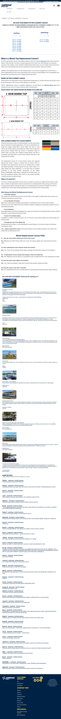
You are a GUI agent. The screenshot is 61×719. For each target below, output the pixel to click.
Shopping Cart (20, 683)
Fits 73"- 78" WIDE (16, 44)
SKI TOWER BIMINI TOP (32, 8)
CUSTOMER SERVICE (21, 678)
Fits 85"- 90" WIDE (16, 47)
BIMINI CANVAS (42, 8)
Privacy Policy (20, 702)
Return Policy (20, 698)
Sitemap (19, 690)
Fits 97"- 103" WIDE (17, 51)
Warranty (19, 700)
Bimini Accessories (21, 715)
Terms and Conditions (22, 704)
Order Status (19, 685)
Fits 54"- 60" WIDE (16, 40)
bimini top (44, 61)
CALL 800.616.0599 (48, 1)
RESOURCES (21, 709)
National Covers (51, 680)
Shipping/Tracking (21, 696)
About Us (19, 692)
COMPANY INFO (23, 688)
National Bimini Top (50, 85)
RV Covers (56, 684)
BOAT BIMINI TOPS (10, 8)
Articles (18, 706)
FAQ (18, 681)
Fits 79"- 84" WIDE (16, 46)
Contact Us (19, 694)
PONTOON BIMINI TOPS (20, 8)
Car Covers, (52, 684)
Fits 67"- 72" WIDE (16, 43)
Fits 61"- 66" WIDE (16, 41)
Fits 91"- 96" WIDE (16, 49)
